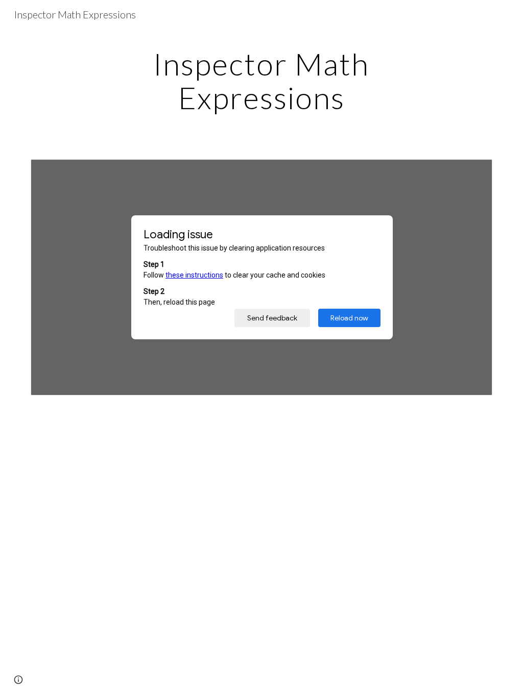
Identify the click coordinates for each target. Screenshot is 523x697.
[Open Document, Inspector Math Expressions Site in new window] (473, 172)
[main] (261, 80)
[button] (18, 680)
